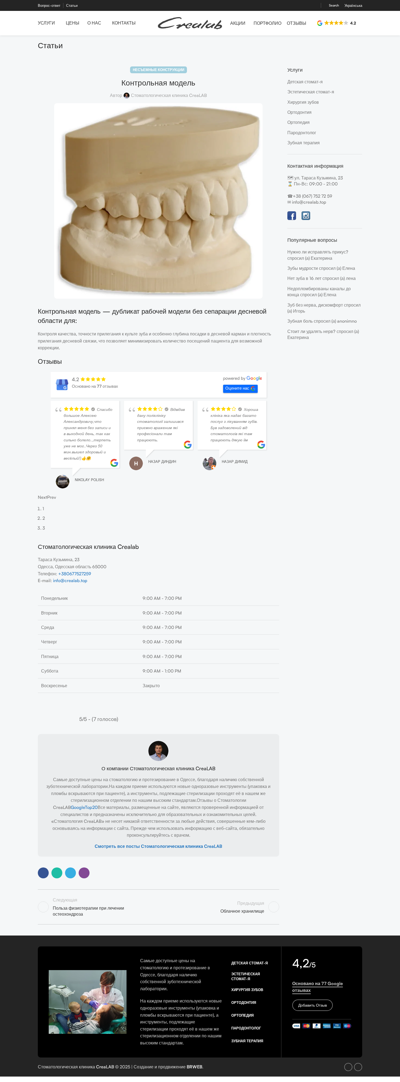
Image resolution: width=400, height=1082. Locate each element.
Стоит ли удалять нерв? (311, 331)
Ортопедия (298, 122)
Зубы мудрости (302, 268)
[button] (337, 23)
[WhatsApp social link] (56, 903)
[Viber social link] (84, 903)
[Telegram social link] (70, 903)
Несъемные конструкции (158, 70)
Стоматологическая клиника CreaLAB (169, 95)
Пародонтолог (301, 132)
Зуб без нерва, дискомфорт (315, 305)
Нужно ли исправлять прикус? (317, 252)
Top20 (91, 837)
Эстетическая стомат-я (310, 91)
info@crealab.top (70, 611)
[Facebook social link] (308, 5)
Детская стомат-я (305, 81)
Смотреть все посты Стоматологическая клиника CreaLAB (158, 876)
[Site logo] (190, 22)
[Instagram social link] (315, 5)
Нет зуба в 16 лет (304, 278)
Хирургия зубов (303, 102)
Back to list (158, 937)
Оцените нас (237, 388)
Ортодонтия (299, 112)
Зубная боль (300, 321)
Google (78, 837)
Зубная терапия (303, 142)
